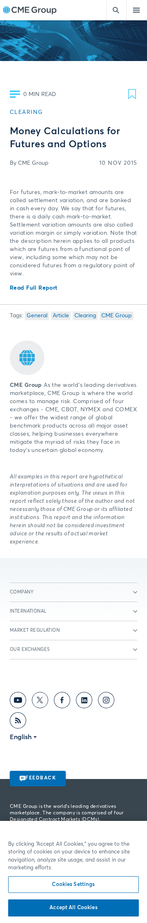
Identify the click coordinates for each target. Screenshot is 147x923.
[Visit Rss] (18, 722)
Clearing (85, 316)
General (37, 316)
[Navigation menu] (137, 10)
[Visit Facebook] (62, 701)
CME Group (116, 316)
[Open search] (116, 10)
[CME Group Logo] (29, 10)
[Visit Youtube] (18, 701)
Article (61, 316)
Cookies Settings (73, 884)
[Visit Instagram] (106, 701)
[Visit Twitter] (40, 701)
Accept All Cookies (73, 907)
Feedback (40, 778)
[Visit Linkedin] (84, 701)
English (21, 737)
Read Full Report (34, 288)
